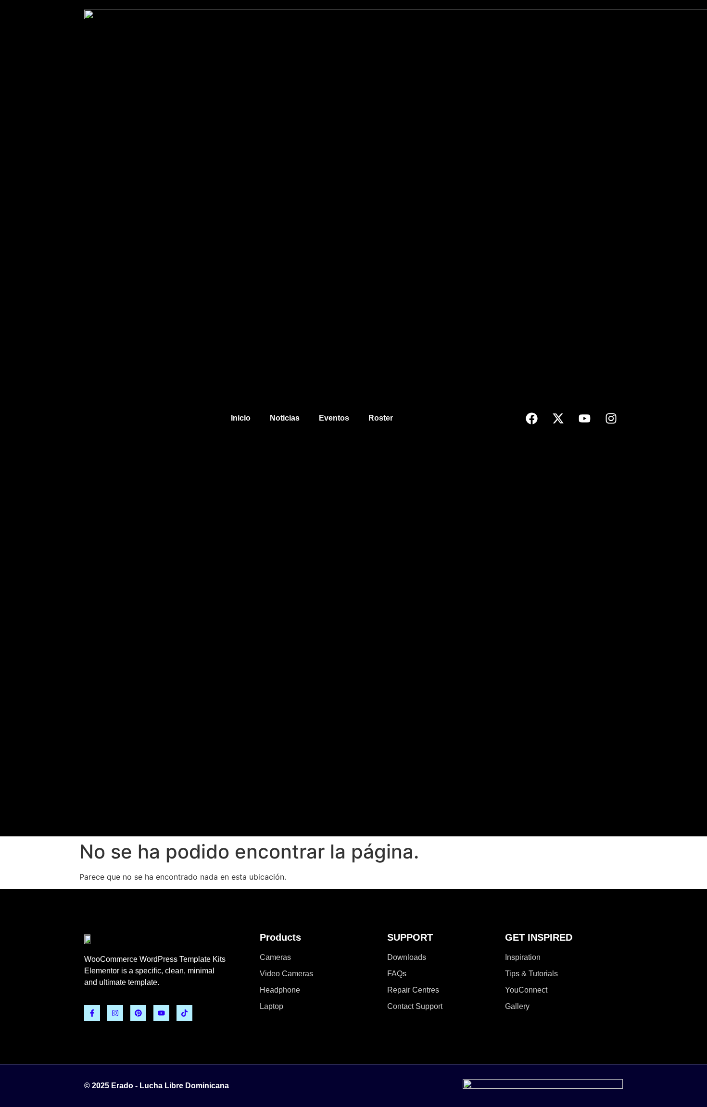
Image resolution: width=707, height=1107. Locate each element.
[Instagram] (611, 418)
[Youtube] (584, 418)
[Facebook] (531, 418)
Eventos (334, 418)
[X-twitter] (558, 418)
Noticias (285, 418)
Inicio (241, 418)
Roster (380, 418)
